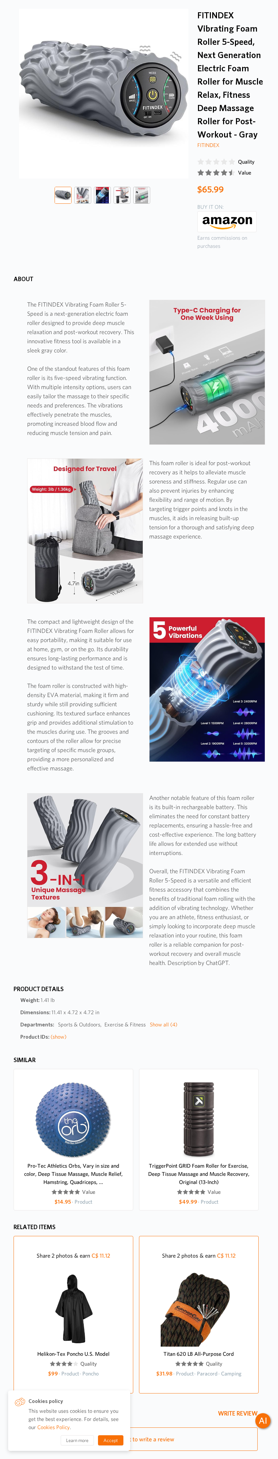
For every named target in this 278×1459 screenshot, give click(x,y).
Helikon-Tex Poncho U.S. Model (73, 1353)
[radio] (200, 162)
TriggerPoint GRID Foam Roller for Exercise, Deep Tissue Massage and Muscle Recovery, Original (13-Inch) (199, 1174)
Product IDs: (43, 1036)
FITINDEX (208, 145)
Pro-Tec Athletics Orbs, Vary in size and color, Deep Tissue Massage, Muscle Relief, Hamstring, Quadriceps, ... (73, 1174)
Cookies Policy (53, 1427)
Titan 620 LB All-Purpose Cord (198, 1353)
